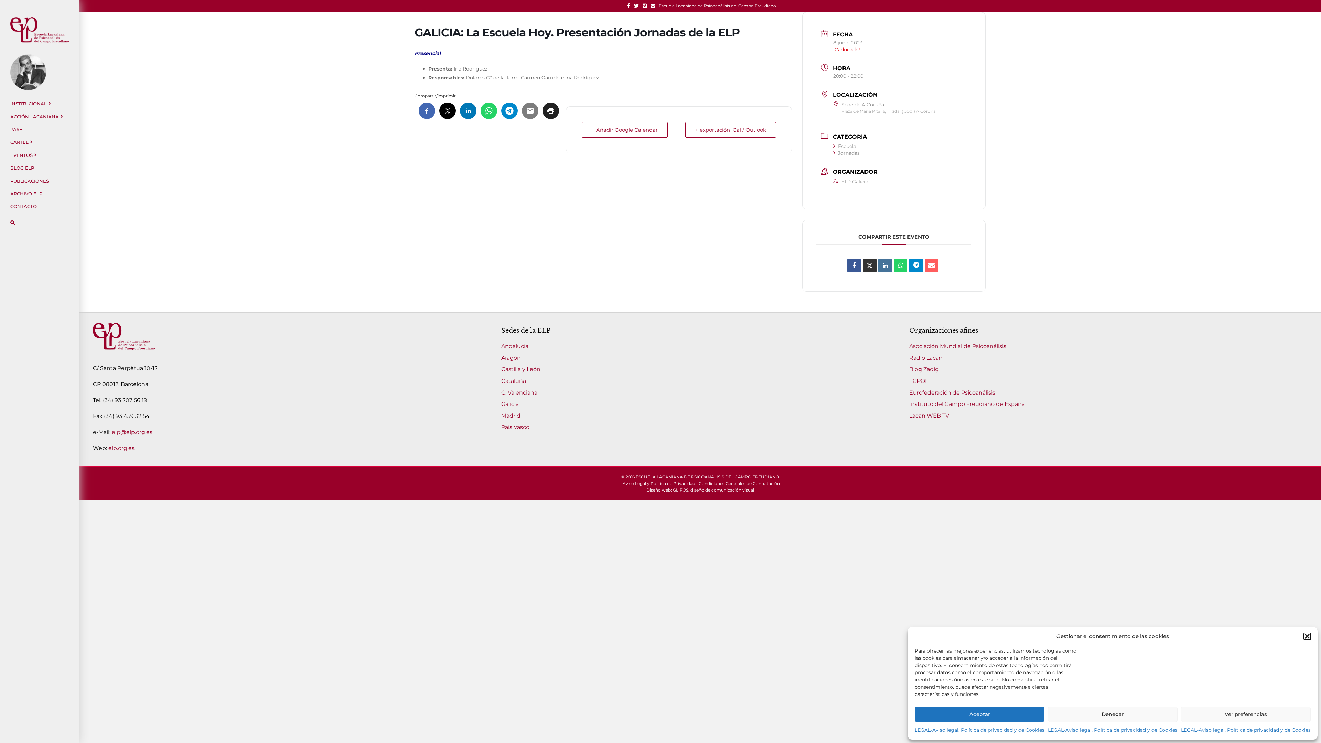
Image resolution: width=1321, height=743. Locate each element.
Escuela (847, 146)
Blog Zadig (924, 369)
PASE (16, 129)
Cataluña (513, 381)
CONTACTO (23, 206)
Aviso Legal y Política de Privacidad (659, 483)
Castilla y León (520, 369)
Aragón (511, 358)
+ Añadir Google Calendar (625, 130)
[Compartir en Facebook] (854, 265)
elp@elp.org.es (132, 432)
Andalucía (514, 346)
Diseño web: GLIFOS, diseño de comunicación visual (700, 490)
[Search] (12, 222)
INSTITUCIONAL (28, 103)
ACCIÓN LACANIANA (34, 116)
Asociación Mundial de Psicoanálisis (957, 346)
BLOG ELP (22, 168)
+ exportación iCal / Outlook (730, 130)
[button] (1307, 636)
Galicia (510, 404)
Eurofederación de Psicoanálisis (952, 392)
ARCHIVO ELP (26, 193)
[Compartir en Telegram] (916, 265)
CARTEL (19, 142)
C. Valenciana (519, 392)
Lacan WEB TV (929, 415)
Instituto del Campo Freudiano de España (967, 404)
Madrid (510, 415)
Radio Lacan (926, 358)
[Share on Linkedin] (885, 265)
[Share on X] (870, 265)
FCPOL (918, 381)
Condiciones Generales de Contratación (739, 483)
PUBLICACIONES (29, 181)
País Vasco (515, 427)
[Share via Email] (931, 265)
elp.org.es (121, 448)
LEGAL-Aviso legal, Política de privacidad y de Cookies (979, 730)
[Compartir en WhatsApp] (900, 265)
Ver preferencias (1246, 714)
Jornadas (849, 153)
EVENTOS (21, 155)
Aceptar (979, 714)
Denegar (1113, 714)
